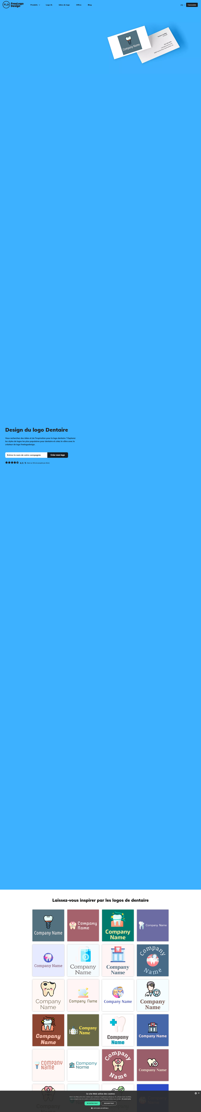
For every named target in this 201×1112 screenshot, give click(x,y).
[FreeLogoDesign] (22, 4)
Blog (90, 5)
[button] (100, 1108)
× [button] (198, 1093)
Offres (78, 5)
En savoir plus (126, 1099)
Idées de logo (64, 5)
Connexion (192, 5)
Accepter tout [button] (92, 1103)
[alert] (100, 1101)
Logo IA (49, 5)
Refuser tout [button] (109, 1103)
